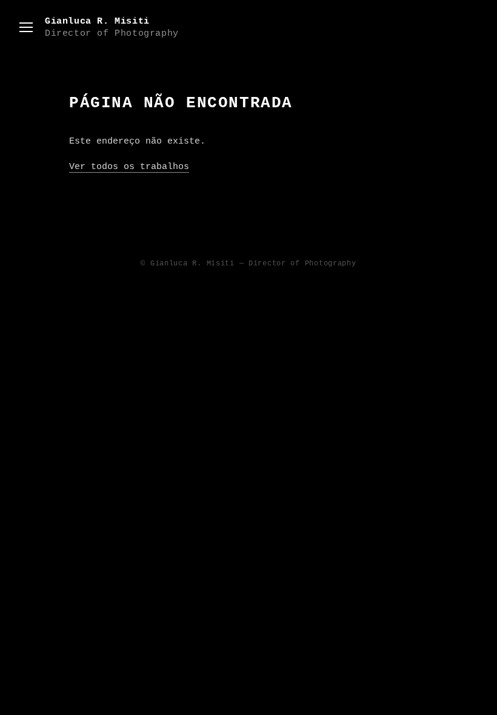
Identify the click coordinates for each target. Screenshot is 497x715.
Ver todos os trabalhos (129, 167)
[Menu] (26, 27)
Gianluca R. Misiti (112, 27)
